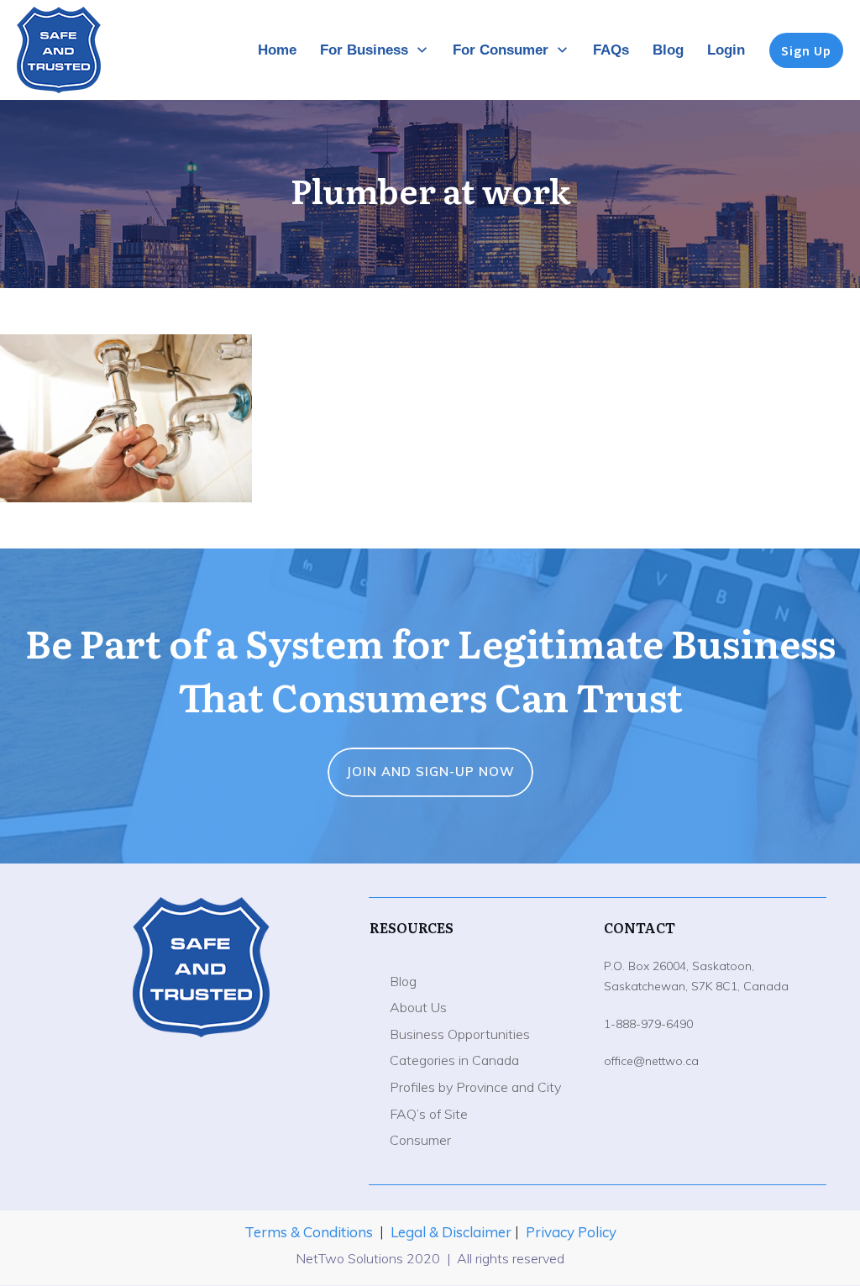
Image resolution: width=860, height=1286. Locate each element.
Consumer (420, 1139)
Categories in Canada (454, 1060)
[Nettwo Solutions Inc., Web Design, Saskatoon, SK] (202, 1128)
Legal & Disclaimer (453, 1232)
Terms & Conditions (308, 1232)
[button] (126, 418)
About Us (418, 1007)
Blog (403, 981)
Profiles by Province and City (475, 1087)
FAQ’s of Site (429, 1113)
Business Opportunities (460, 1034)
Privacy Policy (571, 1232)
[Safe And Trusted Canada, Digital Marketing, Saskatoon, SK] (202, 1079)
